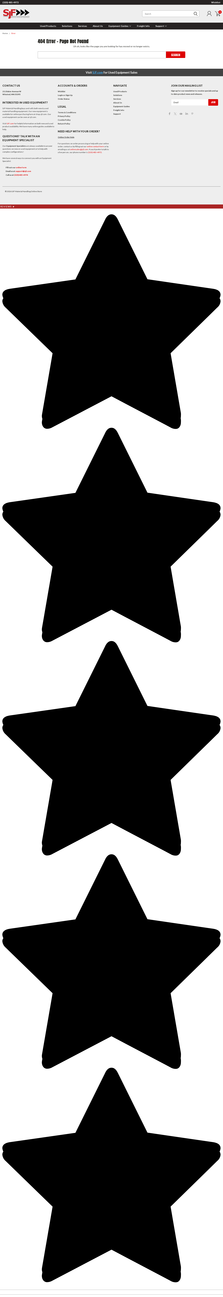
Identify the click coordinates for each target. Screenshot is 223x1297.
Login (60, 95)
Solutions (67, 26)
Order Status (64, 99)
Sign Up (69, 95)
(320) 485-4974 (21, 175)
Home (5, 33)
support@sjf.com (23, 171)
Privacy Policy (64, 116)
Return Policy (64, 123)
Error (13, 33)
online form (21, 167)
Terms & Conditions (67, 112)
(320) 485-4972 (10, 2)
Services (82, 26)
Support (160, 26)
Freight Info (143, 26)
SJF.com (97, 72)
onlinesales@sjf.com (79, 149)
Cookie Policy (64, 120)
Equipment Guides (119, 26)
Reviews (7, 206)
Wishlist (215, 2)
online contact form (95, 146)
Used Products (48, 26)
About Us (98, 26)
